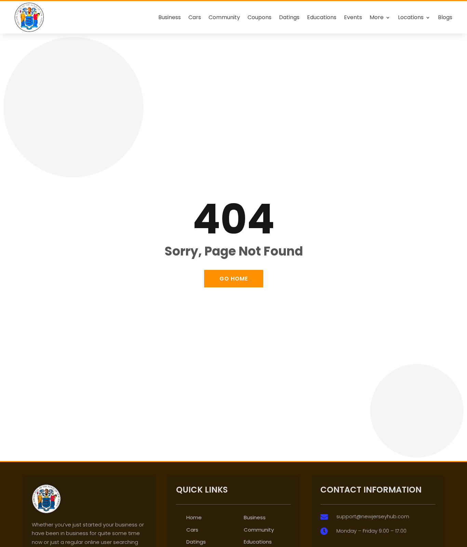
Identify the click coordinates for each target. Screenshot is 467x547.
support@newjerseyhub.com (372, 516)
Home (194, 517)
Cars (194, 17)
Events (353, 17)
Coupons (259, 17)
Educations (321, 17)
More (377, 17)
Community (224, 17)
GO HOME (233, 279)
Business (169, 17)
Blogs (445, 17)
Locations (411, 17)
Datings (289, 17)
